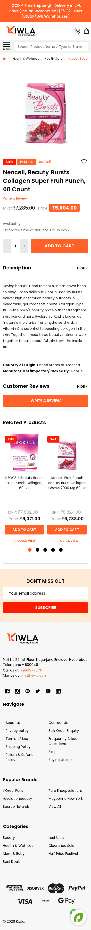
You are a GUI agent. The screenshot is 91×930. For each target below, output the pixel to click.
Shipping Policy (18, 746)
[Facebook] (7, 691)
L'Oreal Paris (13, 790)
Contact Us (58, 722)
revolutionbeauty (17, 798)
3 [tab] (45, 550)
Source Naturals (16, 806)
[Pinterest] (27, 691)
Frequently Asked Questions (63, 741)
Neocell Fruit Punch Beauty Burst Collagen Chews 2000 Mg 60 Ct (67, 482)
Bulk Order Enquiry (64, 730)
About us (13, 722)
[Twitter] (37, 691)
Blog (52, 751)
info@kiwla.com (34, 675)
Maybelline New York (66, 798)
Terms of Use (17, 738)
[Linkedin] (58, 691)
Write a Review (15, 198)
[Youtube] (48, 691)
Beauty (9, 837)
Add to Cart (59, 246)
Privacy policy (17, 730)
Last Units (57, 837)
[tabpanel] (24, 488)
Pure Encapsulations (66, 790)
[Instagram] (17, 691)
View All (55, 806)
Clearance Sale (61, 845)
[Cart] (86, 31)
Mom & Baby (14, 853)
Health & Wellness (18, 845)
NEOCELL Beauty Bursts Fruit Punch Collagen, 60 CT (24, 482)
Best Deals (11, 861)
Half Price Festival (63, 853)
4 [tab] (53, 550)
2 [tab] (38, 550)
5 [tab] (61, 550)
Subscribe (45, 607)
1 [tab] (30, 550)
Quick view (26, 541)
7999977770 (31, 670)
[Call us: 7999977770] (77, 31)
